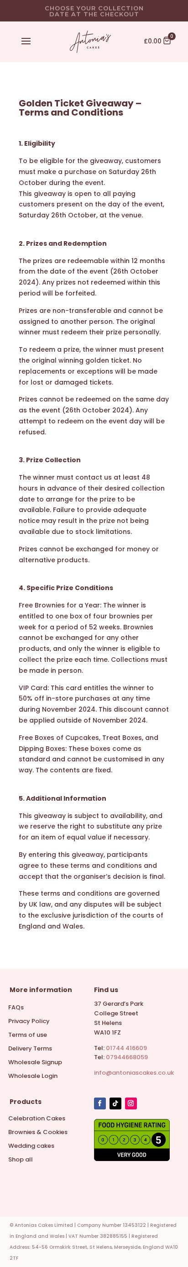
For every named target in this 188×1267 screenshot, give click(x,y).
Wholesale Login (32, 1076)
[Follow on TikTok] (115, 1103)
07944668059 (127, 1057)
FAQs (16, 1008)
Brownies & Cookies (38, 1132)
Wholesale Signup (35, 1062)
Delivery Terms (30, 1049)
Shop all (20, 1160)
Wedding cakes (31, 1146)
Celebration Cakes (36, 1119)
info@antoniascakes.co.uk (134, 1072)
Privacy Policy (29, 1021)
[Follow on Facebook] (100, 1103)
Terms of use (27, 1035)
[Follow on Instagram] (131, 1103)
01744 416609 (126, 1048)
